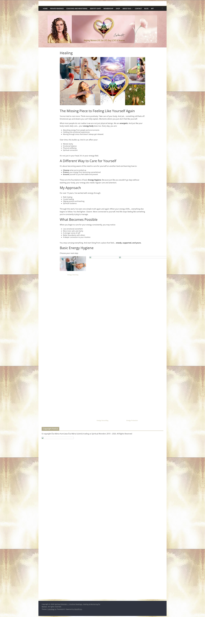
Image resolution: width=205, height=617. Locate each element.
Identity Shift (95, 8)
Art (152, 8)
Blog (146, 8)
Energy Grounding (102, 420)
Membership (108, 8)
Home (45, 8)
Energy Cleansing (72, 275)
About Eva (127, 8)
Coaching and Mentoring (76, 8)
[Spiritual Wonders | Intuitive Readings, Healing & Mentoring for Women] (102, 12)
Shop (118, 8)
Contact (138, 8)
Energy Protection (132, 420)
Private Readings (57, 8)
